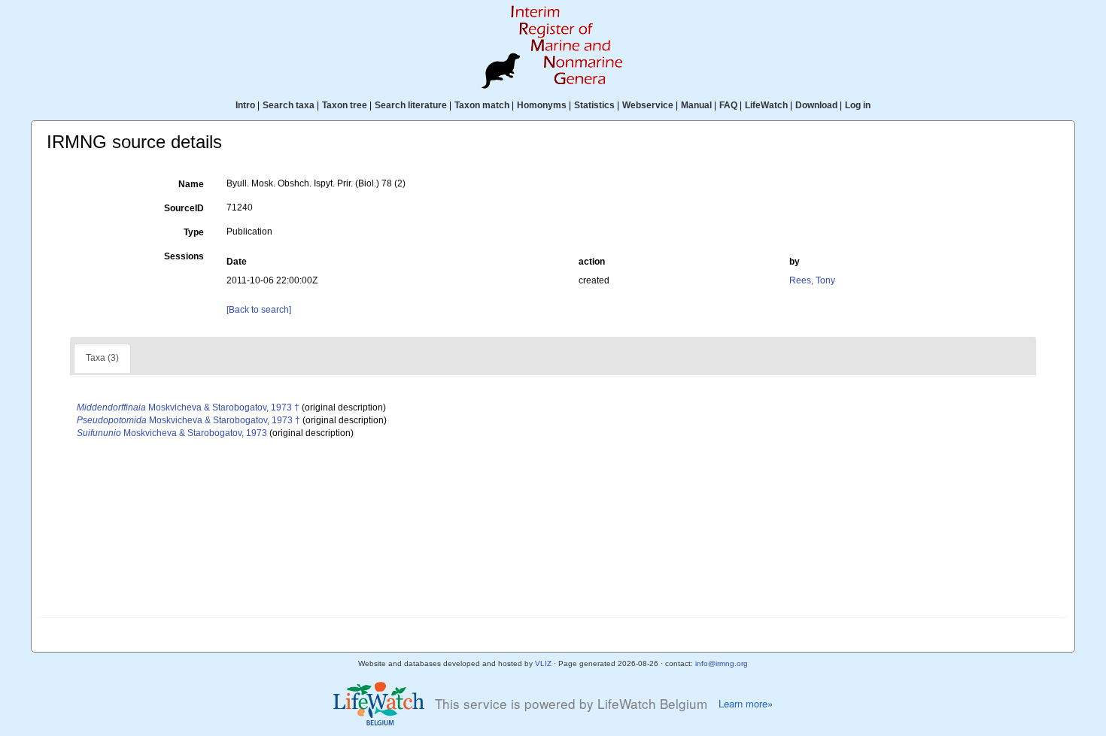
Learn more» (746, 703)
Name (191, 184)
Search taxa (288, 105)
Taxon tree (344, 105)
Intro (245, 105)
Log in (858, 105)
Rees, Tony (812, 280)
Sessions (184, 256)
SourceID (184, 208)
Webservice (647, 105)
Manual (696, 105)
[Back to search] (258, 309)
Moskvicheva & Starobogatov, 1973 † (188, 407)
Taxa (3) (102, 358)
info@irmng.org (721, 663)
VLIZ (543, 663)
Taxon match (481, 105)
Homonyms (542, 105)
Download (816, 105)
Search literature (411, 105)
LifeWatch (766, 105)
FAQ (728, 105)
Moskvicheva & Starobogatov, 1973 (172, 433)
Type (194, 232)
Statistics (594, 105)
